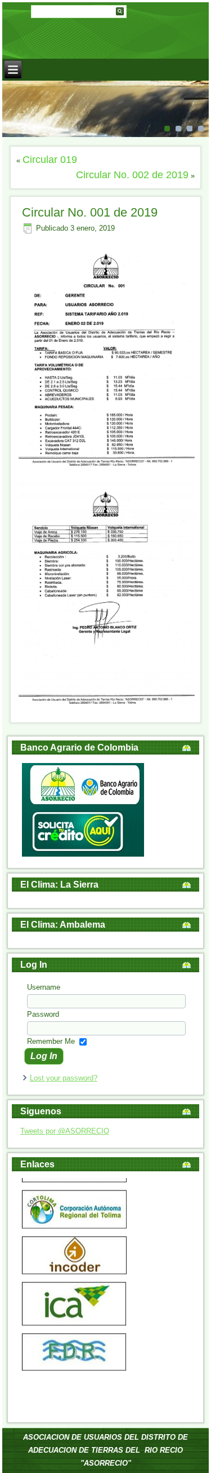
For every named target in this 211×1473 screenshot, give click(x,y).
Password (43, 1014)
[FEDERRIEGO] (74, 1361)
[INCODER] (74, 1265)
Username (43, 987)
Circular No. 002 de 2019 (132, 174)
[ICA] (74, 1316)
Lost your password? (63, 1078)
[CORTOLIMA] (74, 1219)
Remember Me (51, 1041)
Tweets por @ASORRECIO (64, 1131)
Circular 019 (50, 159)
